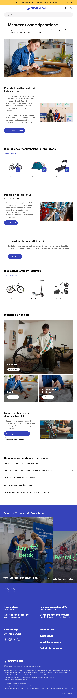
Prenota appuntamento (14, 130)
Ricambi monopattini (38, 299)
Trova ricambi (15, 256)
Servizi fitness (61, 177)
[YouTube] (14, 639)
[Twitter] (10, 639)
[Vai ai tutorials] (38, 347)
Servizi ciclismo (15, 177)
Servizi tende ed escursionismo (38, 178)
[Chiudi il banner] (71, 2)
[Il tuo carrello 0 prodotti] (70, 8)
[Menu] (6, 8)
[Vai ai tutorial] (21, 388)
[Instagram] (18, 639)
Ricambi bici (15, 299)
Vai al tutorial (48, 397)
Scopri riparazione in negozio (17, 434)
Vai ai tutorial (11, 223)
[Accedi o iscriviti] (65, 8)
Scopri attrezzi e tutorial (15, 439)
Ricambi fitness (61, 299)
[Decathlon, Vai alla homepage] (36, 8)
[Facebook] (5, 639)
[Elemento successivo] (12, 590)
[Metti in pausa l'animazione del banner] (68, 2)
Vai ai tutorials (13, 369)
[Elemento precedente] (6, 590)
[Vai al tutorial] (56, 388)
